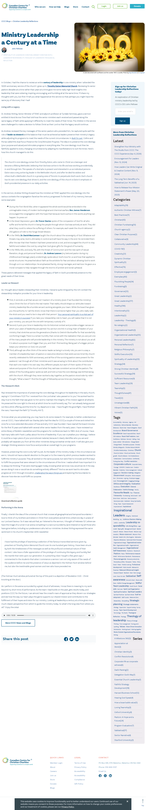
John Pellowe (17, 49)
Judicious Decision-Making (132, 519)
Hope (119, 504)
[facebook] (66, 639)
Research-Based (118, 573)
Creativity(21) (120, 254)
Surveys (116, 610)
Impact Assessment (127, 504)
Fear (131, 493)
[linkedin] (77, 639)
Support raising (131, 607)
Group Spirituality (136, 501)
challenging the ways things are (49, 473)
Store (75, 7)
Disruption (128, 475)
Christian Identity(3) (123, 652)
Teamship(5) (119, 388)
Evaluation (136, 484)
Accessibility (79, 771)
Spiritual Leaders (135, 592)
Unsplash (142, 72)
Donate (53, 784)
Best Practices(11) (121, 215)
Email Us (102, 771)
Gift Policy (78, 784)
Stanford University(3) (124, 740)
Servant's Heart (130, 580)
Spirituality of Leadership (13, 55)
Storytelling (125, 601)
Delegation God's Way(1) (124, 674)
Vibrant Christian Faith (42, 55)
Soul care (120, 589)
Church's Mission (122, 456)
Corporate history (137, 464)
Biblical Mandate (126, 425)
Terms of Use (80, 763)
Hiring (115, 504)
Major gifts (121, 529)
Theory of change (132, 621)
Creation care (129, 467)
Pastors (117, 553)
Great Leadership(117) (123, 301)
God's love (124, 498)
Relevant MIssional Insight (129, 570)
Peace (123, 553)
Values (122, 626)
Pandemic (130, 551)
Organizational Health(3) (125, 330)
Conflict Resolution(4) (123, 656)
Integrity (128, 516)
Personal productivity (133, 559)
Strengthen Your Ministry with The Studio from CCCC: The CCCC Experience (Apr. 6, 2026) (127, 150)
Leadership (122, 522)
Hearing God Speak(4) (123, 698)
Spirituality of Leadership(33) (126, 359)
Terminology (117, 613)
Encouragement (122, 481)
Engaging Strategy (133, 481)
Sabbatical (131, 576)
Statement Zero (134, 597)
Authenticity (117, 425)
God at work (134, 495)
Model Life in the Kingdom (126, 537)
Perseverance (136, 556)
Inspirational (127, 506)
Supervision (122, 607)
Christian (29, 55)
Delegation (137, 473)
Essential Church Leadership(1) (127, 679)
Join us (53, 775)
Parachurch (137, 551)
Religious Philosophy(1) (124, 349)
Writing (116, 635)
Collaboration (117, 458)
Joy (121, 519)
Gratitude (127, 501)
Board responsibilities (129, 433)
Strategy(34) (119, 364)
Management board (130, 529)
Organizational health (123, 545)
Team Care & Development (128, 610)
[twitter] (71, 639)
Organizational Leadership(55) (127, 335)
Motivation (138, 537)
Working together (136, 629)
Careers (53, 771)
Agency (131, 422)
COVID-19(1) (119, 249)
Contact (85, 7)
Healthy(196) (119, 306)
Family (137, 489)
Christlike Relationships (120, 450)
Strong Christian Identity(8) (126, 369)
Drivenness (120, 478)
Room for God (121, 576)
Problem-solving (126, 564)
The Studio (125, 613)
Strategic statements (130, 604)
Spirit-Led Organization (132, 589)
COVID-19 (121, 467)
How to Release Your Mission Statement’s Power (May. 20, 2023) (127, 191)
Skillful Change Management (126, 583)
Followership (118, 495)
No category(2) (120, 325)
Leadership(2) (120, 315)
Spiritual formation (120, 592)
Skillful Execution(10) (123, 354)
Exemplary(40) (120, 276)
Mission (121, 531)
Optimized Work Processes (134, 540)
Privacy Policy (80, 767)
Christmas (131, 450)
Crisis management (131, 470)
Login (104, 6)
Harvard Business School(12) (126, 693)
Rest (131, 573)
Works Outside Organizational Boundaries (127, 632)
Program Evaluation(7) (124, 725)
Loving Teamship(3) (122, 707)
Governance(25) (121, 291)
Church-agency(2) (122, 229)
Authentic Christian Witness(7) (127, 210)
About (52, 767)
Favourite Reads (121, 492)
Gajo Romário (133, 72)
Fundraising (126, 495)
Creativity (122, 470)
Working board (126, 629)
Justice (116, 522)
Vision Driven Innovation (134, 626)
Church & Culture (118, 453)
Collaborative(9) (121, 239)
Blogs (66, 7)
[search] (93, 6)
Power (119, 564)
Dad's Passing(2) (121, 670)
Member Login (56, 763)
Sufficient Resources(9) (124, 378)
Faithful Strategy (128, 489)
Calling (134, 439)
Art (135, 422)
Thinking (116, 624)
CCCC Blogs (6, 21)
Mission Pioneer (128, 531)
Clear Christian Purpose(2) (125, 234)
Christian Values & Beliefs (132, 447)
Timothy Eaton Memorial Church (62, 86)
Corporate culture (122, 464)
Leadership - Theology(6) (125, 320)
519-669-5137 (111, 767)
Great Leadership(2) (123, 296)
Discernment (119, 475)
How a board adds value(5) (126, 702)
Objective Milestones (120, 540)
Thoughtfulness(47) (122, 393)
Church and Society (129, 453)
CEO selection (126, 442)
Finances (136, 493)
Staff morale (125, 597)
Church (138, 450)
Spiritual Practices (119, 594)
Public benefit (127, 567)
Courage (116, 467)
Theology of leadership (34, 58)
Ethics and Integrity (122, 484)
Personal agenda (120, 559)
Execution (125, 486)
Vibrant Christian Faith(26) (126, 407)
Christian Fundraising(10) (125, 224)
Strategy (116, 607)
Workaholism (117, 629)
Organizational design (120, 542)
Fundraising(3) (120, 286)
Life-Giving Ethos (131, 526)
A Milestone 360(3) (122, 638)
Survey (138, 607)
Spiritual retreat (129, 594)
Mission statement (126, 534)
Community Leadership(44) (126, 244)
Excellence (117, 487)
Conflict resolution (130, 461)
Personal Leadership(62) (124, 340)
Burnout (129, 439)
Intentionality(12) (121, 310)
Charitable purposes (128, 444)
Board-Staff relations (129, 436)
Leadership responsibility (13, 58)
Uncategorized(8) (121, 403)
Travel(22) (118, 398)
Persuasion (129, 562)
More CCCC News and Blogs (18, 623)
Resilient (126, 573)
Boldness (123, 439)
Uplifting (116, 626)
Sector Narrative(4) (122, 735)
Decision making (127, 473)
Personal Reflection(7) (124, 344)
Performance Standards (124, 556)
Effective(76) (120, 267)
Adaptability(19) (121, 205)
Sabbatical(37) (120, 730)
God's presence (132, 498)
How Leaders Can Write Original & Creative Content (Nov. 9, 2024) (128, 170)
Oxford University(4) (123, 712)
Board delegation (132, 428)
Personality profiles (119, 562)
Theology (123, 616)
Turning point (134, 624)
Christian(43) (119, 220)
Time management (124, 624)
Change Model (135, 442)
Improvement (118, 506)
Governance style (119, 501)
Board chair (123, 428)
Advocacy (125, 422)
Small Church (133, 586)
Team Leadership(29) (123, 383)
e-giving (126, 478)
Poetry (134, 562)
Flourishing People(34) (124, 281)
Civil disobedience (133, 456)
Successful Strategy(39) (124, 373)
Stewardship (117, 601)
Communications (127, 458)
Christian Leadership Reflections (25, 21)
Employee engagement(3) (125, 272)
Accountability (117, 422)
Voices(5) (118, 412)
